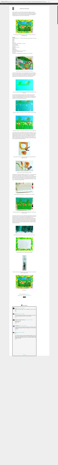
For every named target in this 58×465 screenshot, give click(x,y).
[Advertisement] (41, 21)
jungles (29, 295)
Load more (24, 354)
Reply (15, 311)
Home (6, 3)
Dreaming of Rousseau (24, 8)
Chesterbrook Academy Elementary (20, 319)
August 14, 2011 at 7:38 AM (20, 313)
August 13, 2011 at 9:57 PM (20, 307)
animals (21, 295)
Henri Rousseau (25, 295)
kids (30, 295)
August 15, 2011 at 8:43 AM (20, 332)
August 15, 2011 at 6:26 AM (22, 325)
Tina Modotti (16, 325)
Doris (28, 294)
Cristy (16, 307)
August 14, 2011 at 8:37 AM (28, 319)
